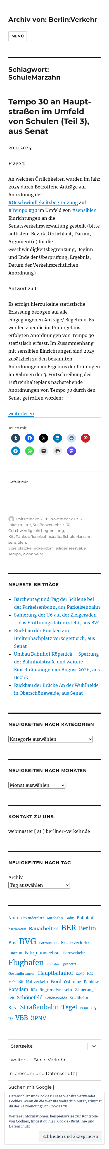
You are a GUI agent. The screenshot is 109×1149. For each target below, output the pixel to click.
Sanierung (84, 989)
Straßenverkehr (47, 524)
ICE (90, 973)
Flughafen (26, 962)
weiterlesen (21, 413)
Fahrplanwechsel (43, 952)
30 (68, 524)
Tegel (69, 1007)
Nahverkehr (37, 981)
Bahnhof (85, 917)
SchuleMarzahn (77, 536)
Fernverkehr (74, 953)
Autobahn (55, 918)
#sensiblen (84, 210)
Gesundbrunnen (21, 973)
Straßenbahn (39, 1007)
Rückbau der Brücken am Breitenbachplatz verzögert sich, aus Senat (54, 638)
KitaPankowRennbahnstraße (34, 536)
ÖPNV (38, 1018)
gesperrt (69, 964)
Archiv (15, 877)
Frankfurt (53, 964)
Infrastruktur (19, 524)
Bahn (69, 918)
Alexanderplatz (32, 918)
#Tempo (17, 210)
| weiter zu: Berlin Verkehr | (38, 1059)
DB (56, 943)
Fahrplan (15, 953)
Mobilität (15, 982)
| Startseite (20, 1046)
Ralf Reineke (27, 519)
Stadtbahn (79, 998)
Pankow (91, 982)
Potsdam (18, 989)
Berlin (87, 928)
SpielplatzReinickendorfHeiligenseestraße (47, 548)
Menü (17, 36)
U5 (93, 1008)
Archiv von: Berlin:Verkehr (52, 19)
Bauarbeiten (44, 929)
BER (68, 927)
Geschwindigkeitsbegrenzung (36, 530)
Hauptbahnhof (55, 973)
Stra (13, 1008)
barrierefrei (17, 929)
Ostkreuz (72, 981)
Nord (56, 981)
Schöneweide (56, 998)
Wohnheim (33, 554)
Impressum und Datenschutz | (42, 1073)
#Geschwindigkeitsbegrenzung (43, 202)
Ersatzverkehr (75, 942)
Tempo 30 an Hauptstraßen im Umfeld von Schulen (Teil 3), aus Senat (49, 116)
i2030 (80, 974)
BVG (27, 941)
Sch (11, 998)
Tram (84, 1008)
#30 (33, 210)
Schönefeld (30, 998)
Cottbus (45, 943)
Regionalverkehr (56, 989)
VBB (21, 1018)
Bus (12, 942)
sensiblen (17, 542)
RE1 (34, 990)
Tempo (14, 554)
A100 (13, 917)
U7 (10, 1019)
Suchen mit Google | (31, 1087)
